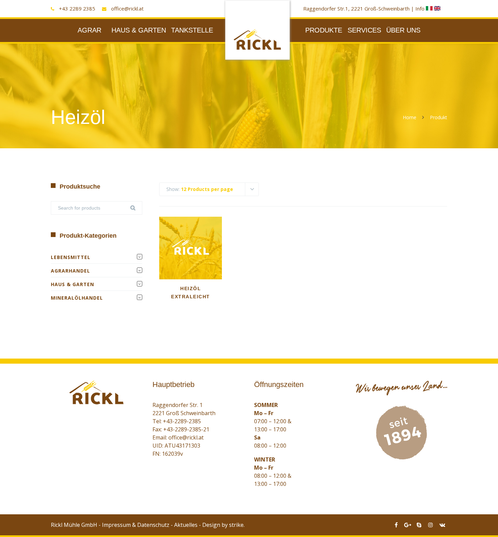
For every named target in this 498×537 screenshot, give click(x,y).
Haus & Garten (72, 284)
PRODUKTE (323, 30)
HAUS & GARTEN (138, 30)
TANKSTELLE (192, 30)
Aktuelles (186, 525)
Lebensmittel (70, 257)
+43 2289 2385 (77, 8)
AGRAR (89, 30)
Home (409, 117)
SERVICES (364, 30)
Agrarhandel (70, 270)
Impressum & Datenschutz (135, 525)
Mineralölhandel (77, 298)
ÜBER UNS (403, 30)
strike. (237, 525)
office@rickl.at (127, 8)
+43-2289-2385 (182, 421)
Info (420, 8)
